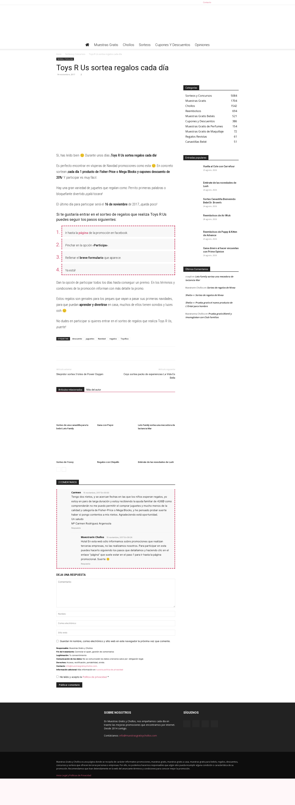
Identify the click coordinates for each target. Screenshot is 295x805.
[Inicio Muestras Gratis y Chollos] (87, 45)
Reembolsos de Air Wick (216, 215)
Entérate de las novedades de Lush (156, 462)
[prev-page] (58, 469)
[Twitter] (236, 2)
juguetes (90, 338)
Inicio (58, 54)
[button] (234, 45)
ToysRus (125, 338)
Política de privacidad (95, 676)
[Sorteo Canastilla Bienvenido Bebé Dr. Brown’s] (191, 203)
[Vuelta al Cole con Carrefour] (191, 171)
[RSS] (230, 2)
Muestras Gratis (106, 45)
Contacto (207, 2)
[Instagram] (224, 2)
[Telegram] (67, 82)
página (83, 233)
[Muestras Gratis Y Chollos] (147, 23)
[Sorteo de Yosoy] (75, 446)
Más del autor (93, 389)
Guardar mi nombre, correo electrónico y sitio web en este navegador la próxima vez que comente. (115, 641)
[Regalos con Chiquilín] (115, 446)
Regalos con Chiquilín (108, 462)
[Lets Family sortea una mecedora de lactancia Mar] (156, 409)
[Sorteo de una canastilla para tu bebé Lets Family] (75, 409)
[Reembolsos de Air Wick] (191, 220)
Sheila (188, 295)
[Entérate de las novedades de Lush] (156, 446)
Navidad (102, 338)
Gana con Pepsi (105, 425)
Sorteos (145, 45)
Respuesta (76, 528)
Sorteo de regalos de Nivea (221, 287)
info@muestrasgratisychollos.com (81, 666)
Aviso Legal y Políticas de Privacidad (73, 775)
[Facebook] (219, 2)
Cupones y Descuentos (172, 45)
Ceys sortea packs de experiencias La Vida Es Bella (149, 376)
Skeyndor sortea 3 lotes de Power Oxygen (79, 374)
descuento (77, 338)
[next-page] (64, 469)
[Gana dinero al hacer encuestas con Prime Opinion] (191, 252)
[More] (91, 82)
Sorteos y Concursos (75, 54)
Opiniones (202, 45)
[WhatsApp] (59, 82)
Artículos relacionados (70, 389)
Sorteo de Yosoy (64, 462)
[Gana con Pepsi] (115, 409)
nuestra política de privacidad (109, 669)
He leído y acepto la (84, 676)
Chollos (128, 45)
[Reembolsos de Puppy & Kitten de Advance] (191, 236)
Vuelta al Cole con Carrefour (219, 166)
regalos (113, 338)
